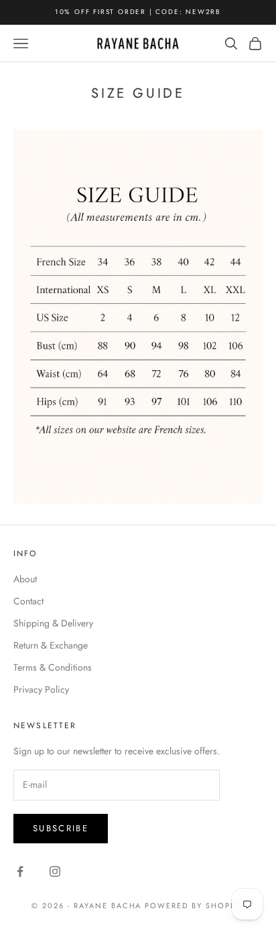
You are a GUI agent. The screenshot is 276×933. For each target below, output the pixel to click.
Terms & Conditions (52, 667)
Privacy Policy (41, 689)
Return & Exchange (50, 645)
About (25, 579)
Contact (28, 601)
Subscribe (60, 828)
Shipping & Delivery (53, 623)
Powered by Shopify (195, 905)
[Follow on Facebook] (20, 871)
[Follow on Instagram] (55, 871)
